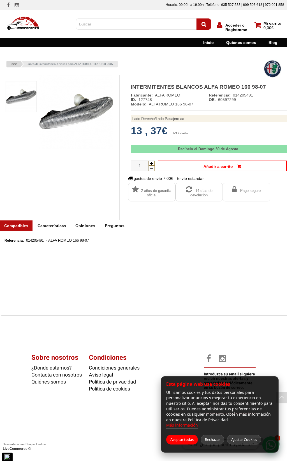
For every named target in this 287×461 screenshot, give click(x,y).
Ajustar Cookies (244, 439)
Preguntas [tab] (114, 226)
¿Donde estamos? (51, 368)
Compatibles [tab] (16, 226)
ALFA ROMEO (167, 95)
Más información (182, 425)
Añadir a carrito (218, 166)
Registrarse (236, 29)
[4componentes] (23, 15)
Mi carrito (272, 23)
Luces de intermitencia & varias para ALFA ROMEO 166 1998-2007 (70, 63)
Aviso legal (101, 375)
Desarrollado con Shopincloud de (24, 447)
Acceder (233, 25)
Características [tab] (52, 226)
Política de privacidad (112, 382)
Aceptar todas (182, 439)
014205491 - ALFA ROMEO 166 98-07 (46, 240)
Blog (273, 42)
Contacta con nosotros (56, 375)
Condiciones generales (114, 368)
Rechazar (212, 439)
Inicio (208, 42)
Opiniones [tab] (85, 226)
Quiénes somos (241, 42)
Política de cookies (109, 389)
